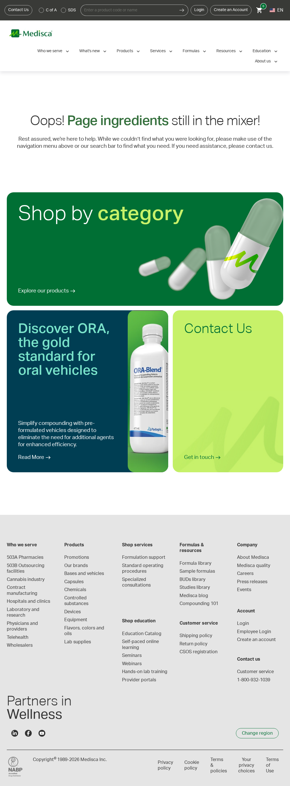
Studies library (195, 587)
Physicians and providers (23, 626)
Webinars (132, 663)
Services (158, 51)
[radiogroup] (57, 10)
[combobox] (128, 10)
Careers (245, 573)
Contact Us (18, 10)
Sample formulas (197, 571)
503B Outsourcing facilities (26, 568)
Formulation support (143, 557)
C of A (51, 10)
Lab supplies (77, 642)
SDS (72, 10)
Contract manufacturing (22, 590)
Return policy (193, 644)
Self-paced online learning (141, 644)
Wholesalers (20, 645)
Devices (72, 612)
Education (262, 51)
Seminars (132, 655)
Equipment (75, 620)
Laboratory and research (23, 612)
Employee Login (254, 631)
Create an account (256, 639)
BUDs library (192, 579)
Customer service (255, 671)
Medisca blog (194, 595)
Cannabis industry (25, 579)
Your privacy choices (246, 765)
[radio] (41, 10)
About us (263, 61)
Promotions (76, 557)
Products (125, 51)
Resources (226, 51)
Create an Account (231, 10)
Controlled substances (76, 601)
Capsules (74, 582)
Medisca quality (253, 565)
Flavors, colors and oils (84, 631)
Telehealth (17, 637)
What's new (89, 51)
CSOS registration (199, 652)
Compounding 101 (199, 603)
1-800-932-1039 (253, 680)
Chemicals (75, 589)
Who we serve (49, 51)
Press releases (252, 582)
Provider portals (139, 680)
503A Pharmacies (25, 557)
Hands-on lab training (144, 671)
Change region (257, 733)
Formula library (195, 563)
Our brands (76, 565)
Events (244, 589)
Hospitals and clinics (28, 601)
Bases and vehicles (84, 573)
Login (199, 10)
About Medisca (253, 557)
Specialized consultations (136, 582)
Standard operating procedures (143, 568)
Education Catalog (141, 633)
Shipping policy (196, 635)
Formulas (191, 51)
